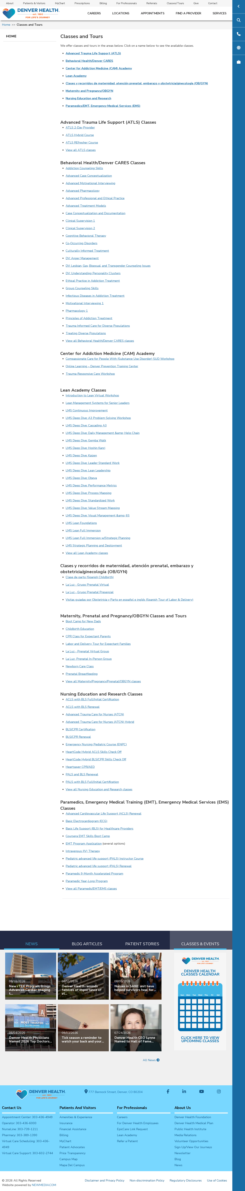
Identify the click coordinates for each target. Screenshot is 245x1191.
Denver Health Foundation (192, 1117)
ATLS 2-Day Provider (80, 128)
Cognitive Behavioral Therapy (86, 236)
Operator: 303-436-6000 (19, 1123)
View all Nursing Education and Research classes (99, 789)
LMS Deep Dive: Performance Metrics (91, 485)
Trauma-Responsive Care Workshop (90, 374)
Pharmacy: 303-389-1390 (19, 1135)
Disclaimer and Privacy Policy (104, 1180)
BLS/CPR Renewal (78, 737)
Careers (94, 13)
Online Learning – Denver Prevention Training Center (102, 366)
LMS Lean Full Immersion (83, 530)
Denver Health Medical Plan (193, 1123)
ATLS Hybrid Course (80, 135)
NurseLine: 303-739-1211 (20, 1129)
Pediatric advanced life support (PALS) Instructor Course (105, 859)
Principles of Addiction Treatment (89, 318)
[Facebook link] (168, 1091)
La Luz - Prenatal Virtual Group (87, 651)
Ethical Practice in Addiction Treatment (93, 281)
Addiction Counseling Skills (84, 168)
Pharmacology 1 (77, 311)
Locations (120, 13)
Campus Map (69, 1159)
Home (6, 25)
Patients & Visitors (34, 3)
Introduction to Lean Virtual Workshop (92, 395)
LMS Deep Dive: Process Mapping (89, 493)
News (178, 1165)
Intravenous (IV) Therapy (83, 851)
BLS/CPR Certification (80, 729)
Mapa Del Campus (72, 1165)
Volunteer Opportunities (191, 1141)
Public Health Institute (190, 1129)
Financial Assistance (73, 1129)
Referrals (151, 3)
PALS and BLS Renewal (82, 774)
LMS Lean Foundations (81, 523)
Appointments (152, 13)
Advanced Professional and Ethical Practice (95, 198)
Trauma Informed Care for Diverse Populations (98, 326)
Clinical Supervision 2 (80, 228)
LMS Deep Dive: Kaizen (81, 455)
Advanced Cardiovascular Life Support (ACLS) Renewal (103, 814)
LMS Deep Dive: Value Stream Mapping (93, 508)
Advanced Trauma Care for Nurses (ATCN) (95, 714)
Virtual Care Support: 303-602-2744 (27, 1153)
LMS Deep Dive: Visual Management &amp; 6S (98, 515)
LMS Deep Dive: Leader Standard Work (93, 463)
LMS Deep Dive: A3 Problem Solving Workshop (98, 418)
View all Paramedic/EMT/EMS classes (91, 889)
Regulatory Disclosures (186, 1180)
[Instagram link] (219, 1091)
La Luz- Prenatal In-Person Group (89, 659)
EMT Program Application (84, 844)
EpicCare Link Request (132, 1129)
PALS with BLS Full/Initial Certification (92, 782)
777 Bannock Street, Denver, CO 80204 (115, 1092)
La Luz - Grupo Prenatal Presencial (90, 592)
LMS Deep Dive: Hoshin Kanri (85, 448)
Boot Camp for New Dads (83, 621)
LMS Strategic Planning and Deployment (94, 545)
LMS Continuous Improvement (87, 410)
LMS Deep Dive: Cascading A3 (86, 425)
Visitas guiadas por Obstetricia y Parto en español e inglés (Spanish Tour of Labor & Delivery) (129, 600)
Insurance (66, 1123)
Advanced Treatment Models (86, 206)
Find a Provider (188, 13)
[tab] (31, 940)
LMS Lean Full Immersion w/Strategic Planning (98, 538)
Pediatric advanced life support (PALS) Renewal (99, 866)
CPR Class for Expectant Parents (88, 636)
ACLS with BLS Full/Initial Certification (92, 699)
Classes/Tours (175, 3)
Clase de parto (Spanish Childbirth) (90, 577)
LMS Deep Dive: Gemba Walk (86, 440)
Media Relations (185, 1135)
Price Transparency (73, 1153)
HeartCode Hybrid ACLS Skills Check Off (94, 752)
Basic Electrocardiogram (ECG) (86, 821)
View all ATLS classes (81, 150)
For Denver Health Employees (137, 1123)
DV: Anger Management (82, 258)
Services (219, 13)
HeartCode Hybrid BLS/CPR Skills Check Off (96, 759)
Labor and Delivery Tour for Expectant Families (98, 644)
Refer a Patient (127, 1141)
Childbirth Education (80, 629)
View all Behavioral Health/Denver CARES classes (100, 341)
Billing (103, 3)
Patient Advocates (72, 1147)
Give (196, 3)
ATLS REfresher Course (82, 143)
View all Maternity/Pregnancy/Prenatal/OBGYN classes (103, 681)
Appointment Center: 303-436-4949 (27, 1117)
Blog (177, 1159)
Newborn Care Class (80, 666)
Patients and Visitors (78, 1107)
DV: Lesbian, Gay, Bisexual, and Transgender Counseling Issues (108, 266)
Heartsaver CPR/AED (80, 767)
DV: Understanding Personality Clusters (93, 273)
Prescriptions (82, 3)
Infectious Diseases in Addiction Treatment (95, 296)
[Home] (31, 13)
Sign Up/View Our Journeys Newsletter (193, 1150)
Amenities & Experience (76, 1117)
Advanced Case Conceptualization (89, 176)
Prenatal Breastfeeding (82, 674)
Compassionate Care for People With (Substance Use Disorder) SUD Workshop (120, 359)
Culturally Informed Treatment (87, 251)
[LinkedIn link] (184, 1091)
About (10, 3)
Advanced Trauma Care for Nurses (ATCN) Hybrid (100, 722)
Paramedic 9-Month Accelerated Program (94, 874)
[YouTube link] (201, 1091)
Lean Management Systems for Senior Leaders (98, 403)
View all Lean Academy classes (87, 553)
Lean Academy (127, 1135)
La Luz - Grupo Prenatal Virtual (87, 585)
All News (149, 1060)
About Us (182, 1107)
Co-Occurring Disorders (81, 243)
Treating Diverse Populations (86, 333)
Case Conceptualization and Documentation (95, 213)
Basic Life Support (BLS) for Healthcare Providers (99, 829)
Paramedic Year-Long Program (87, 881)
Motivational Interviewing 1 (85, 303)
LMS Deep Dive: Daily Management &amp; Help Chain (103, 433)
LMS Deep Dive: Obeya (81, 478)
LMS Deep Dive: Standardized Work (90, 500)
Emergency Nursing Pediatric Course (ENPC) (96, 744)
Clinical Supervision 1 (80, 221)
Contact (212, 3)
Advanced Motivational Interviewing (90, 183)
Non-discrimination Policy (147, 1180)
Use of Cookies (217, 1180)
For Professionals (126, 3)
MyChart (60, 3)
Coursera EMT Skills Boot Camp (88, 836)
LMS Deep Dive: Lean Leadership (88, 470)
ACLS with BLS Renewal (83, 707)
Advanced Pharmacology (83, 191)
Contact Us (11, 1107)
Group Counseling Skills (82, 288)
